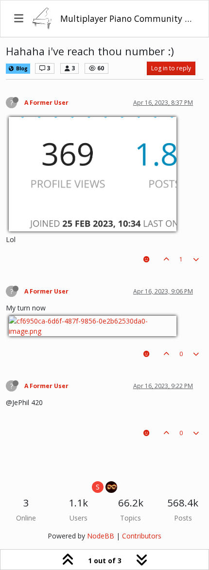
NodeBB (100, 535)
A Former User (46, 102)
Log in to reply (171, 68)
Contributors (141, 535)
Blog (21, 68)
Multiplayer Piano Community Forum (127, 18)
